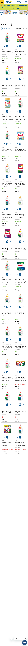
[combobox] (21, 28)
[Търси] (20, 2)
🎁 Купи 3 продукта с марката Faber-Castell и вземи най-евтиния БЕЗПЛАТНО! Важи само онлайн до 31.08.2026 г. (14, 7)
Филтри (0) (7, 28)
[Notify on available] (20, 372)
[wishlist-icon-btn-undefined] (4, 46)
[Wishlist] (23, 2)
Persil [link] (7, 20)
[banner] (14, 12)
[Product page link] (7, 37)
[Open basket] (26, 2)
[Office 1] (8, 2)
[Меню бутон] (2, 2)
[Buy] (7, 46)
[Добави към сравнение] (10, 46)
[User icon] (18, 2)
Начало (3, 20)
